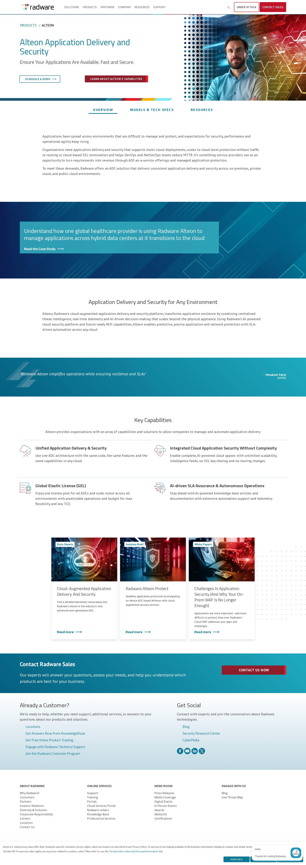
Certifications (163, 818)
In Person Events (165, 806)
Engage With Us (234, 786)
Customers (27, 797)
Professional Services (101, 818)
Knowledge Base (98, 814)
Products (90, 7)
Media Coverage (165, 797)
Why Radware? (29, 793)
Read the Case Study (39, 249)
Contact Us (27, 827)
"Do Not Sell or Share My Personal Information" (133, 851)
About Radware (32, 786)
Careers (25, 818)
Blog (186, 727)
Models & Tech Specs (152, 109)
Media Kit (160, 814)
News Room (163, 786)
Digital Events (163, 802)
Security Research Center (201, 733)
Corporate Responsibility (36, 814)
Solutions (71, 7)
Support (159, 7)
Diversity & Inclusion (33, 810)
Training (92, 797)
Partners (107, 7)
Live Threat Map (232, 797)
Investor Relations (32, 806)
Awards (159, 810)
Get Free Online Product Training (49, 740)
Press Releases (164, 793)
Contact (272, 7)
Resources (141, 7)
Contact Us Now (254, 670)
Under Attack (246, 7)
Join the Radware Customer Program (53, 754)
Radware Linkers (98, 810)
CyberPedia (191, 740)
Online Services (99, 786)
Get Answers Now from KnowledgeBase (55, 733)
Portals (92, 802)
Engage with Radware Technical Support (55, 747)
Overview (103, 109)
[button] (229, 7)
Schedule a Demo (37, 79)
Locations (33, 727)
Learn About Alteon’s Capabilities (116, 79)
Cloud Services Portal (101, 806)
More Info (236, 859)
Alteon (48, 25)
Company (124, 7)
